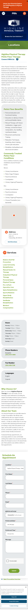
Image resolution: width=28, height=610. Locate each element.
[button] (24, 13)
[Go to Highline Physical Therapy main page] (14, 25)
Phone (7, 493)
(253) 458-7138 (10, 365)
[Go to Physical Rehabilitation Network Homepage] (16, 13)
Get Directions (12, 242)
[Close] (26, 587)
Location (8, 465)
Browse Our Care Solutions (13, 36)
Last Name (8, 483)
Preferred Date (10, 521)
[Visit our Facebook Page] (17, 59)
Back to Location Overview (12, 579)
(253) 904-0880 (10, 355)
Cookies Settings (14, 606)
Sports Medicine (8, 293)
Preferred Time (10, 530)
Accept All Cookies (14, 601)
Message (8, 539)
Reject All (14, 597)
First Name (8, 474)
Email (7, 502)
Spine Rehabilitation (10, 290)
